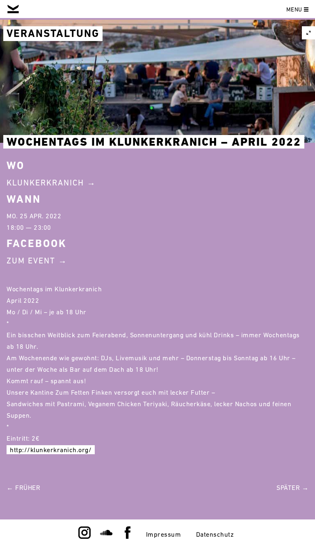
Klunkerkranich (45, 182)
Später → (292, 487)
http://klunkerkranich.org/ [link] (50, 449)
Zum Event (31, 260)
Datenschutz (215, 534)
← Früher (23, 487)
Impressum (163, 534)
